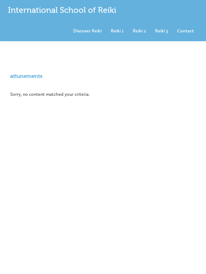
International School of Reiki (62, 11)
